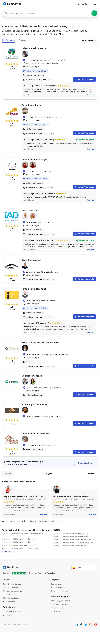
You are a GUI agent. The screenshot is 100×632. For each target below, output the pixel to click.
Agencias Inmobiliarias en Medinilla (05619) (20, 545)
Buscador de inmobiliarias (13, 591)
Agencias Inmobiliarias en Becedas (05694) (70, 533)
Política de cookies (58, 608)
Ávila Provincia (28, 521)
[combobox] (50, 13)
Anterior (7, 473)
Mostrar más (7, 552)
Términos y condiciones (60, 601)
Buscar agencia (13, 521)
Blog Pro (6, 615)
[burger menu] (94, 3)
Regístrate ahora (85, 463)
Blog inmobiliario (10, 601)
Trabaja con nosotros (59, 591)
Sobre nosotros (57, 584)
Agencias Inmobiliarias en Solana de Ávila (70, 546)
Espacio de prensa (58, 587)
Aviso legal (55, 611)
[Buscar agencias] (94, 13)
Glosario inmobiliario (11, 598)
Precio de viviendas (11, 587)
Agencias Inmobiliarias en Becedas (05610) (19, 539)
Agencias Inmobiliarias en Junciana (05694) (70, 536)
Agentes (25, 40)
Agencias (10, 40)
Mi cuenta (82, 4)
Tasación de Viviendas (12, 584)
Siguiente (92, 473)
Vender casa (8, 594)
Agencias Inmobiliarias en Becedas (16, 542)
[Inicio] (3, 521)
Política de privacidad (60, 604)
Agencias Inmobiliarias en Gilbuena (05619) (20, 548)
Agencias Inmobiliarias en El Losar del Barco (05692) (74, 542)
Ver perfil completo (86, 79)
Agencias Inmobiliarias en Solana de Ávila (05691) (73, 539)
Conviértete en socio (11, 611)
